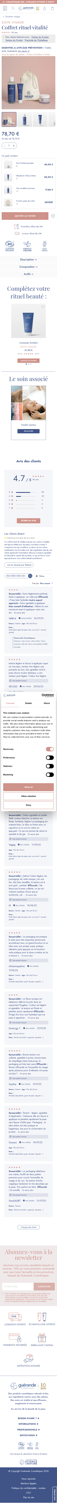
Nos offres (55, 1495)
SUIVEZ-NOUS (27, 1435)
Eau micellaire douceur (25, 188)
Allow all (28, 787)
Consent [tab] (10, 703)
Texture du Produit (14, 40)
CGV (28, 1492)
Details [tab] (28, 703)
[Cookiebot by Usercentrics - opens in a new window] (42, 695)
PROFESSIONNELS (27, 1429)
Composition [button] (27, 267)
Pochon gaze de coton (25, 201)
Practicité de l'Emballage (36, 40)
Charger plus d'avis (28, 1227)
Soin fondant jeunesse (24, 163)
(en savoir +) (24, 51)
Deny (28, 805)
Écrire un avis (28, 520)
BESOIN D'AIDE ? (27, 1418)
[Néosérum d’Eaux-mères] (8, 177)
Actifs (27, 274)
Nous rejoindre (28, 1478)
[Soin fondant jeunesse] (8, 164)
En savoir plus (19, 612)
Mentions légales (28, 1483)
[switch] (50, 757)
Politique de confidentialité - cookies (28, 1488)
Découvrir (28, 431)
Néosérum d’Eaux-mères (26, 175)
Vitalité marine (28, 424)
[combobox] (42, 583)
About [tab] (47, 703)
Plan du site (28, 1497)
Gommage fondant (28, 342)
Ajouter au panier (25, 215)
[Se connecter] (44, 8)
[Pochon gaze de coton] (8, 202)
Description (27, 260)
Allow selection (28, 796)
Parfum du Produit (40, 37)
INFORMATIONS (27, 1424)
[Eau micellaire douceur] (8, 189)
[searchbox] (16, 576)
